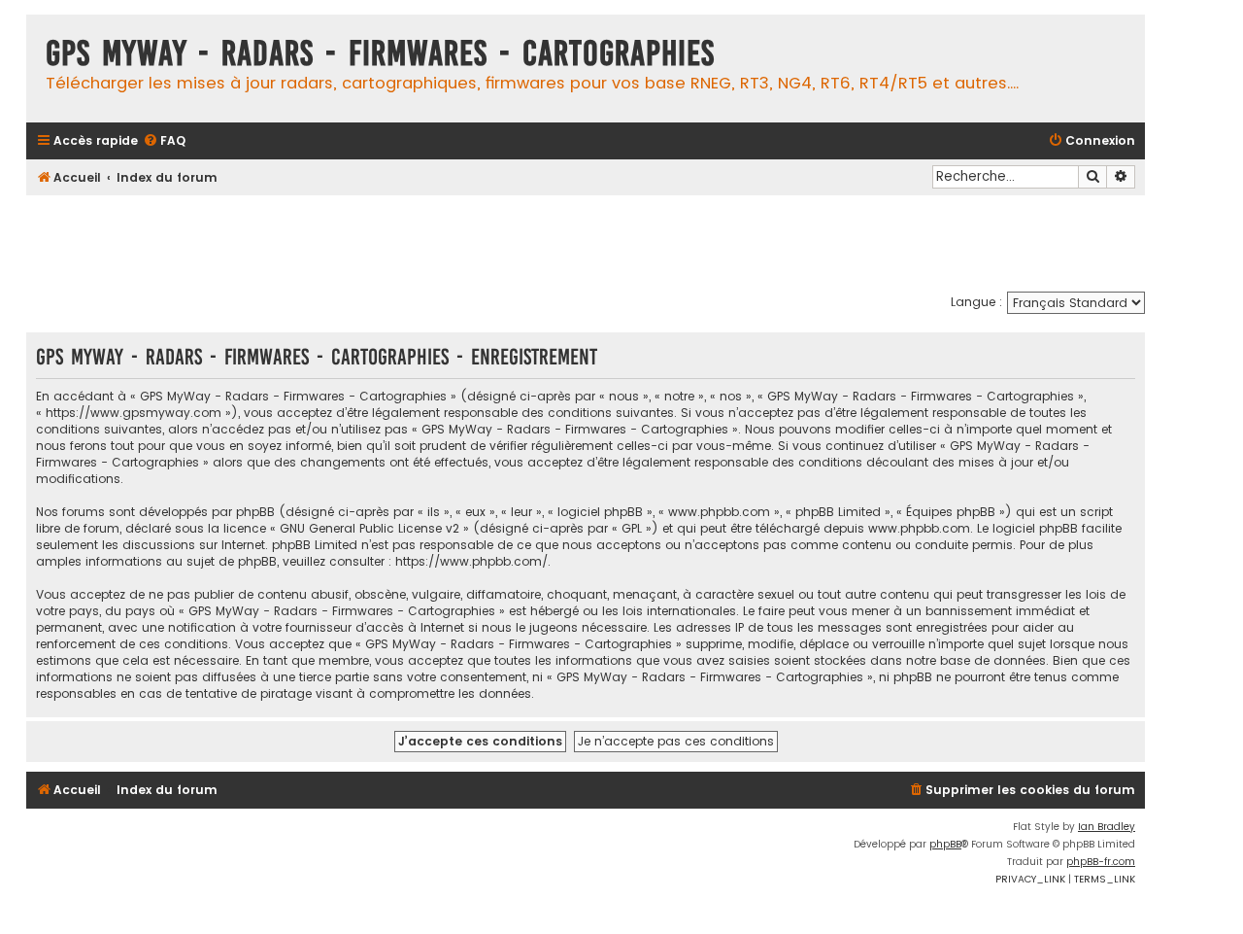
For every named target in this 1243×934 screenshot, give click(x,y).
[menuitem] (164, 141)
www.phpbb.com (919, 528)
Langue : (976, 302)
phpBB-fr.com (1100, 861)
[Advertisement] (585, 243)
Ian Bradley (1106, 826)
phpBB (945, 844)
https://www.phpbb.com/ (471, 561)
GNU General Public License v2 (369, 528)
